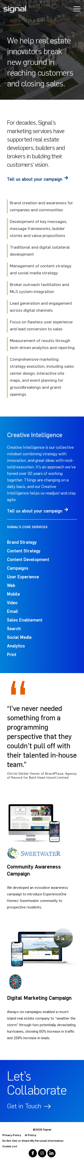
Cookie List (9, 1146)
